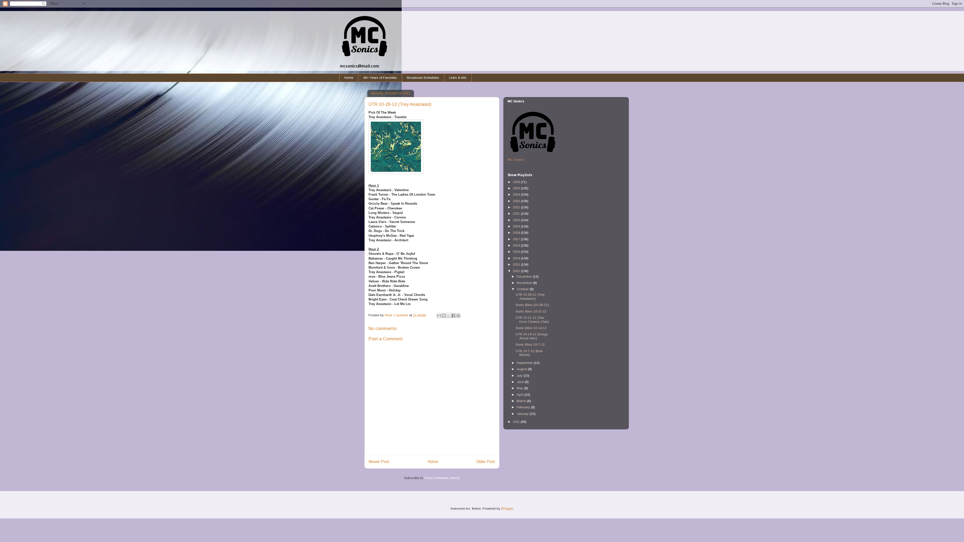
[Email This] (439, 315)
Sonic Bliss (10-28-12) (532, 305)
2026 (517, 182)
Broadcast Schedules (423, 78)
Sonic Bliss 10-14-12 (531, 328)
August (522, 369)
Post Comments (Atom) (442, 478)
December (525, 276)
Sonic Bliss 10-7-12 (530, 344)
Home (348, 78)
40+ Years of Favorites (380, 78)
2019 (517, 226)
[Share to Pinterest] (458, 315)
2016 (517, 245)
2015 (517, 252)
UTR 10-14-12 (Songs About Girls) (532, 336)
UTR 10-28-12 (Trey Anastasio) (530, 296)
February (524, 407)
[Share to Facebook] (453, 315)
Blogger (507, 508)
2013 (517, 264)
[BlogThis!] (443, 315)
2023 (517, 201)
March (522, 401)
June (521, 382)
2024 (517, 194)
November (525, 283)
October (523, 289)
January (523, 414)
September (525, 363)
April (520, 395)
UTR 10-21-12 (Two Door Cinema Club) (532, 320)
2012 (517, 271)
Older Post (485, 461)
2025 (517, 188)
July (520, 375)
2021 (517, 213)
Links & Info (457, 78)
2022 (517, 207)
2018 (517, 233)
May (520, 388)
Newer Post (379, 461)
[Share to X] (448, 315)
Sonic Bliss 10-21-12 (531, 311)
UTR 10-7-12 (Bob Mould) (529, 353)
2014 (517, 258)
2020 (517, 220)
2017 (517, 239)
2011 (517, 422)
